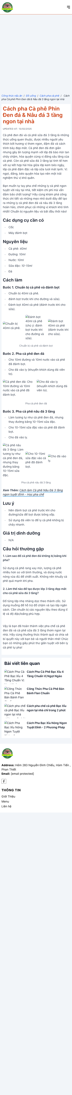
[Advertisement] (36, 52)
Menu (5, 801)
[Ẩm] (4, 781)
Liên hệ (6, 806)
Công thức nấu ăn (12, 95)
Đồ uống (31, 95)
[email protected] (22, 773)
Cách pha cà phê (49, 95)
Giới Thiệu (8, 796)
